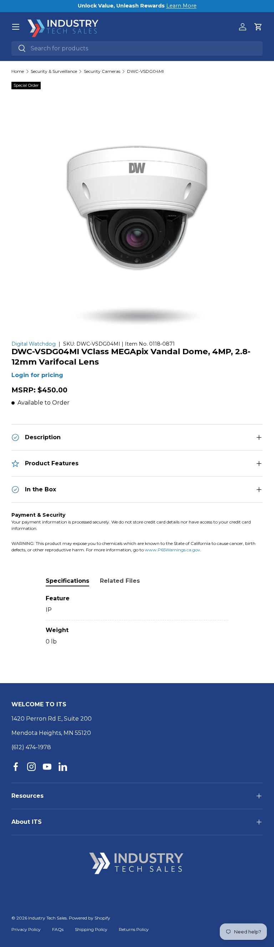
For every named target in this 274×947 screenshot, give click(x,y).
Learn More (181, 5)
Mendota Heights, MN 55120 (51, 733)
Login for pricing (37, 375)
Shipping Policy (91, 929)
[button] (258, 27)
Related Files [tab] (120, 580)
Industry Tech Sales (47, 918)
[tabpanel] (137, 620)
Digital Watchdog (33, 344)
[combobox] (137, 48)
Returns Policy (134, 929)
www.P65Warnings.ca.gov (172, 549)
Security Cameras (102, 71)
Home (17, 71)
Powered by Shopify (89, 918)
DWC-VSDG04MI (145, 71)
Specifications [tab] (67, 580)
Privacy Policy (26, 929)
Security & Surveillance (54, 71)
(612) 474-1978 (31, 747)
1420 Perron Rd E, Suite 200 (51, 718)
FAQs (58, 929)
